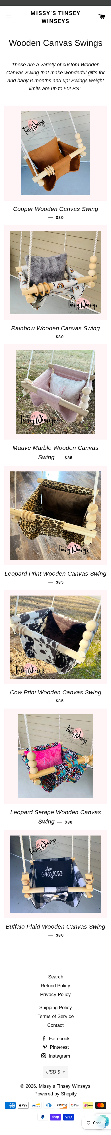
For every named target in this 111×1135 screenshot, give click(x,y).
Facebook (59, 1038)
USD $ (53, 1072)
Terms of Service (56, 1016)
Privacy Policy (55, 994)
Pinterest (58, 1047)
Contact (55, 1025)
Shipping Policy (55, 1007)
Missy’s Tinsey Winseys (55, 17)
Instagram (58, 1056)
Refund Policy (55, 985)
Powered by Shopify (55, 1094)
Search (55, 977)
